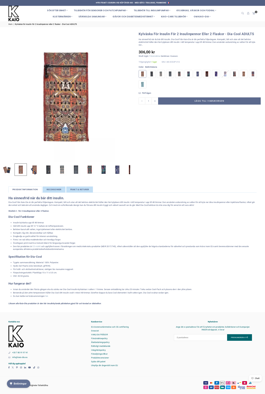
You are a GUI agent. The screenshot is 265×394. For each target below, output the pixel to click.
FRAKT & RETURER (79, 189)
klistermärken (62, 16)
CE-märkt (36, 246)
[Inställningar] (248, 13)
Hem (10, 24)
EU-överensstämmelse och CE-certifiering (110, 327)
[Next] (124, 97)
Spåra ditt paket (98, 361)
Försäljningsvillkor (99, 354)
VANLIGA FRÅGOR (99, 334)
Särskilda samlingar (92, 16)
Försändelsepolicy (99, 338)
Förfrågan (146, 93)
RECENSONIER (54, 189)
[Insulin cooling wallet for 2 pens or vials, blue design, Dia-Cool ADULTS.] (117, 169)
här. (46, 296)
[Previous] (6, 97)
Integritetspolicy (98, 350)
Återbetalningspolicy (100, 342)
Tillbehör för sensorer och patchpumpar (100, 10)
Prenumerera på (239, 337)
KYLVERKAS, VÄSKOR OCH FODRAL (196, 10)
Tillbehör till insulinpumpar (151, 10)
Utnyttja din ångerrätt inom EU (104, 365)
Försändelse (154, 56)
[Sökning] (243, 13)
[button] (254, 13)
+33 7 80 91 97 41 (20, 352)
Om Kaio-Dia (201, 16)
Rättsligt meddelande (100, 346)
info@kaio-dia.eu (19, 357)
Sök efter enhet (56, 10)
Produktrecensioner (100, 358)
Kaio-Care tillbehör (173, 16)
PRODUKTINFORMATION (25, 189)
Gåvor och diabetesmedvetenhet (133, 16)
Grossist (95, 331)
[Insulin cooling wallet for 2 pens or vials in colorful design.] (103, 169)
